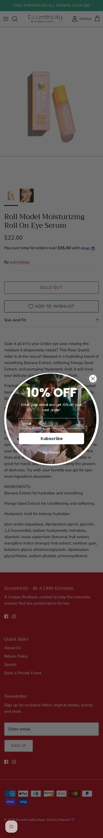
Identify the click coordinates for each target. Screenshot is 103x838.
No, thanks (51, 452)
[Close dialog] (93, 378)
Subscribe (51, 438)
